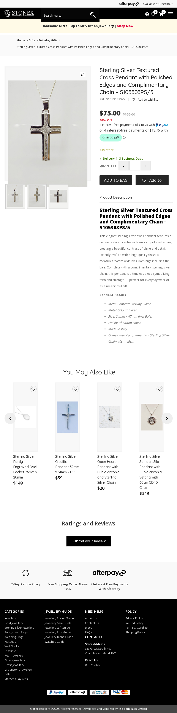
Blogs (88, 627)
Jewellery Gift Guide (57, 627)
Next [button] (167, 418)
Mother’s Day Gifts (16, 679)
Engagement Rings (16, 632)
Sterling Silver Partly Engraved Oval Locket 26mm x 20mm (25, 466)
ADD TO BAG (116, 180)
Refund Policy (134, 623)
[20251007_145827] (58, 196)
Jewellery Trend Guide (59, 637)
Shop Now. (125, 26)
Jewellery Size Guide (58, 632)
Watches (10, 642)
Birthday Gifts (47, 40)
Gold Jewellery (14, 623)
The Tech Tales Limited (132, 709)
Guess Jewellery (15, 660)
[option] (25, 439)
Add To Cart (25, 444)
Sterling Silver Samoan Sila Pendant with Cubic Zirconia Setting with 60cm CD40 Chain (150, 472)
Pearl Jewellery (14, 655)
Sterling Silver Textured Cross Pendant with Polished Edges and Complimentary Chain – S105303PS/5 (82, 47)
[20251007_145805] (36, 196)
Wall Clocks (12, 646)
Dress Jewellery (14, 665)
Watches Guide (55, 642)
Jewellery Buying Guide (59, 618)
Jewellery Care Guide (58, 623)
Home (21, 40)
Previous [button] (10, 418)
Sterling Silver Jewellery (19, 627)
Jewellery (10, 618)
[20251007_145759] (15, 196)
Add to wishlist (147, 99)
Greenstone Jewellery (18, 669)
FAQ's (88, 632)
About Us (91, 618)
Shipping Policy (135, 632)
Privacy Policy (134, 618)
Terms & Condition (137, 627)
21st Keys (10, 651)
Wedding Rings (14, 637)
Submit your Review (89, 540)
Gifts (31, 40)
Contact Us (92, 623)
